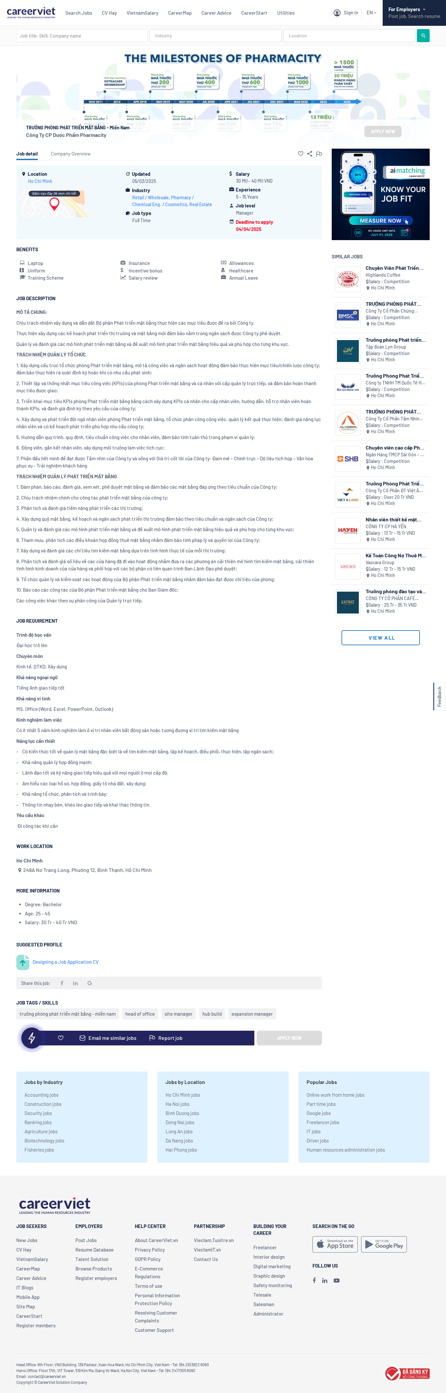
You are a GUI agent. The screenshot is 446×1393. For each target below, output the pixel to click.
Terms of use (148, 1286)
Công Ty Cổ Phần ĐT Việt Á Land (392, 491)
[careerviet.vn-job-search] (335, 1244)
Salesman (263, 1304)
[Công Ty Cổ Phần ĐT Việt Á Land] (347, 494)
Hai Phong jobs (181, 1150)
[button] (300, 153)
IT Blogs (24, 1287)
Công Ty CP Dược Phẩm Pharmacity (66, 135)
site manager (179, 1014)
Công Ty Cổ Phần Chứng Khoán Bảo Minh (390, 311)
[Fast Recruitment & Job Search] (31, 12)
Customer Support (154, 1330)
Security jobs (38, 1113)
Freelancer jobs (323, 1122)
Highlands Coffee (383, 275)
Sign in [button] (351, 12)
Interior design (269, 1257)
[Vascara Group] (347, 566)
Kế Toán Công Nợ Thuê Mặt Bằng (396, 555)
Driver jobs (318, 1140)
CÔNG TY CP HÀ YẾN (386, 526)
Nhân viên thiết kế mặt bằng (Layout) (391, 519)
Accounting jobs (41, 1095)
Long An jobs (179, 1131)
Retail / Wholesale (150, 197)
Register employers (96, 1278)
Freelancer (265, 1247)
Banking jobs (38, 1122)
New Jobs (26, 1240)
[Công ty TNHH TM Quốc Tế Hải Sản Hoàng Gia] (347, 387)
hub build (212, 1014)
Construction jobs (42, 1104)
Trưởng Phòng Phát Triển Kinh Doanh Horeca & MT (394, 375)
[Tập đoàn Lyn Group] (347, 351)
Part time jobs (321, 1104)
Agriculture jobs (40, 1131)
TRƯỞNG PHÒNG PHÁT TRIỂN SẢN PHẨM (391, 304)
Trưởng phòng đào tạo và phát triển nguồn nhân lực (395, 591)
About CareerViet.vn (156, 1240)
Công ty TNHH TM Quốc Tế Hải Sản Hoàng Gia (395, 383)
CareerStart (254, 13)
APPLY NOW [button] (383, 131)
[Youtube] (337, 1280)
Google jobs (319, 1113)
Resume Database (94, 1250)
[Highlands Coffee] (347, 279)
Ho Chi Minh (40, 181)
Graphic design (269, 1276)
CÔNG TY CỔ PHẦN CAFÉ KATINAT (390, 599)
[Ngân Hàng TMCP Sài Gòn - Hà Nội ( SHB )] (347, 458)
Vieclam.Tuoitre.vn (214, 1240)
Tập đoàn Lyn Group (386, 347)
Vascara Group (380, 562)
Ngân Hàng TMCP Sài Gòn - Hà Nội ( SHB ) (395, 455)
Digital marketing (272, 1266)
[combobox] (82, 35)
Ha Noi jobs (177, 1104)
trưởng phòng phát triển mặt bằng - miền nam (68, 1014)
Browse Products (93, 1268)
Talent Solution (91, 1259)
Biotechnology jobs (44, 1140)
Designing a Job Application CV (66, 962)
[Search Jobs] (423, 35)
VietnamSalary (142, 13)
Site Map (25, 1306)
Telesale (262, 1295)
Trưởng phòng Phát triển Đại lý (394, 339)
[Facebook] (314, 1280)
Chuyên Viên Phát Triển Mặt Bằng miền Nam (392, 268)
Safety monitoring (272, 1285)
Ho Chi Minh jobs (183, 1095)
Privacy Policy (150, 1250)
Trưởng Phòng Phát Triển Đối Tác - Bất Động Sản (394, 483)
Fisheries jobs (39, 1150)
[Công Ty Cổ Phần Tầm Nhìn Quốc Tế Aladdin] (347, 422)
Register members (36, 1325)
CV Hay (109, 13)
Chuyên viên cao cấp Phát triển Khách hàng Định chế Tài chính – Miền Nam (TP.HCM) (396, 447)
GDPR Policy (148, 1259)
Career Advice (216, 13)
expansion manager (252, 1014)
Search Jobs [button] (78, 13)
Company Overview (71, 153)
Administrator (268, 1314)
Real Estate (200, 204)
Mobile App (28, 1297)
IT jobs (314, 1131)
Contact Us (206, 1259)
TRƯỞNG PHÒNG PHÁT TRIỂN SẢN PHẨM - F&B (393, 411)
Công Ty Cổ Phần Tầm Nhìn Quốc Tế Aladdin (393, 419)
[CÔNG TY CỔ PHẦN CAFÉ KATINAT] (347, 602)
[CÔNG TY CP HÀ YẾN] (347, 530)
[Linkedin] (324, 1280)
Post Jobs (86, 1240)
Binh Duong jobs (182, 1113)
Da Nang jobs (179, 1140)
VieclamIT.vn (207, 1250)
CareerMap (180, 13)
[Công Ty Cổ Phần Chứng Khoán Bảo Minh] (347, 315)
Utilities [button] (286, 13)
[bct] (406, 1372)
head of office (140, 1014)
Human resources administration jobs (346, 1150)
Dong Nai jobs (180, 1122)
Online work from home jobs (335, 1095)
